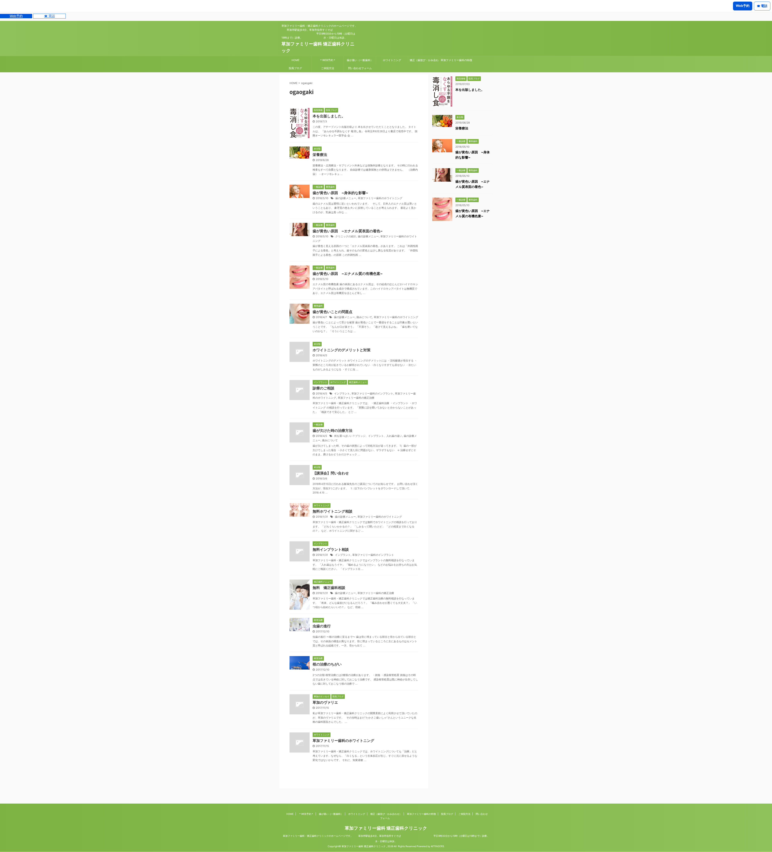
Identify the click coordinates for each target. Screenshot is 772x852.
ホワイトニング (392, 60)
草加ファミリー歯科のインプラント (372, 393)
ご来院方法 (327, 68)
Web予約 (16, 16)
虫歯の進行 (322, 626)
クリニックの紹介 (345, 236)
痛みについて (364, 317)
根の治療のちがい (327, 664)
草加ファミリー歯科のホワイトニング (380, 198)
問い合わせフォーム (360, 68)
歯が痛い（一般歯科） (360, 60)
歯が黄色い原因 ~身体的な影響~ (340, 193)
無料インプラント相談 (331, 549)
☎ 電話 (49, 16)
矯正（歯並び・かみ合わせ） (424, 61)
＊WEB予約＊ (328, 60)
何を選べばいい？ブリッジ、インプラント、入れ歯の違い (368, 435)
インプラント (342, 393)
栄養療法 (320, 155)
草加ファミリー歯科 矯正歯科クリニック (386, 828)
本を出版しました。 (329, 116)
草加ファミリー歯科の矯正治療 (356, 397)
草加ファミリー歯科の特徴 (456, 60)
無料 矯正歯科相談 (329, 588)
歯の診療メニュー (345, 198)
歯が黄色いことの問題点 (332, 312)
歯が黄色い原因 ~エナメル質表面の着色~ (348, 231)
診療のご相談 (323, 388)
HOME (296, 60)
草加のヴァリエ (325, 702)
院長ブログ (295, 68)
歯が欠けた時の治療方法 (332, 430)
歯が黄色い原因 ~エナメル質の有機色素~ (348, 273)
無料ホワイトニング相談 (332, 511)
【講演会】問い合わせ (331, 473)
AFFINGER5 (437, 846)
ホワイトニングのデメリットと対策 (342, 350)
